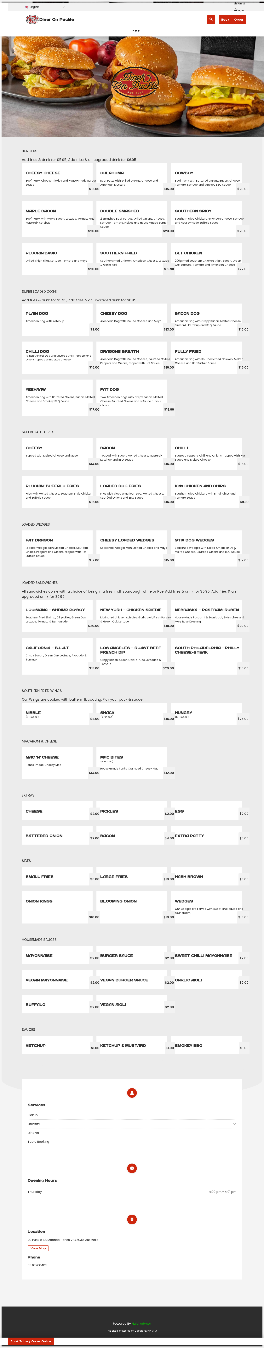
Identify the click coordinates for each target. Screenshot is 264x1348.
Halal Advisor (141, 1323)
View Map (38, 1248)
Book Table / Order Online (31, 1341)
